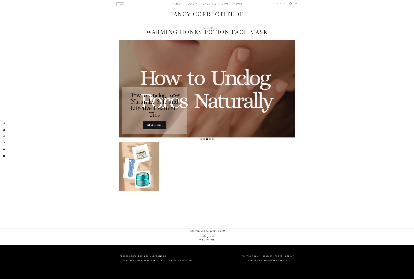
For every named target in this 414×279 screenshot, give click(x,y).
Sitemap (289, 256)
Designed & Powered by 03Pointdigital (270, 261)
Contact (267, 256)
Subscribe (280, 4)
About (238, 4)
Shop (225, 4)
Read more (154, 125)
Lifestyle (210, 4)
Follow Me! (207, 239)
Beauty (193, 4)
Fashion (177, 4)
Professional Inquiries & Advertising (143, 256)
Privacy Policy (251, 256)
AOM (120, 4)
